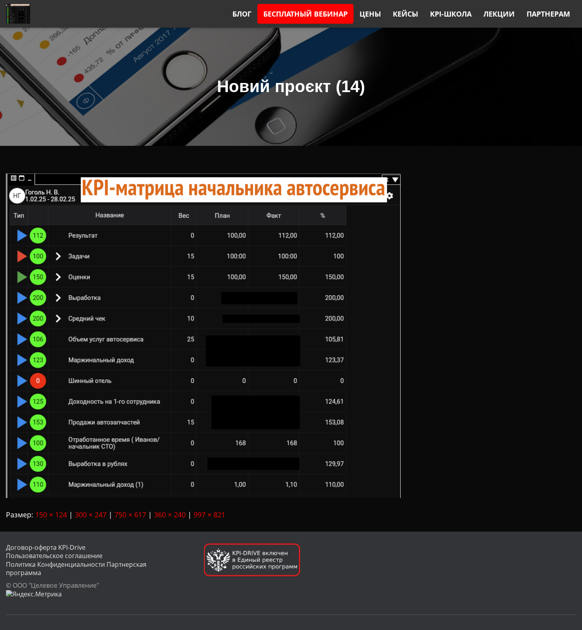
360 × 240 (170, 514)
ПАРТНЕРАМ (548, 14)
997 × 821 (209, 514)
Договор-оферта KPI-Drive (46, 547)
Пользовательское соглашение (54, 555)
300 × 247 (91, 514)
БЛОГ (241, 14)
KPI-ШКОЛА (451, 14)
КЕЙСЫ (405, 14)
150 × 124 (51, 514)
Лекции (499, 14)
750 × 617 (130, 514)
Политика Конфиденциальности (55, 564)
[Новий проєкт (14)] (203, 335)
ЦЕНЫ (370, 14)
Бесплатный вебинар (305, 14)
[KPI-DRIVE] (18, 14)
